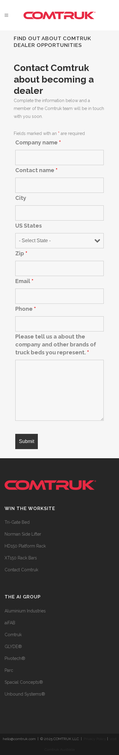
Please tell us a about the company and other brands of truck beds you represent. (55, 344)
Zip (21, 253)
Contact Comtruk (21, 569)
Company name (38, 142)
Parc (9, 670)
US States (28, 225)
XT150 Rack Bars (21, 557)
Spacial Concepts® (24, 682)
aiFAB (10, 622)
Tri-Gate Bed (17, 522)
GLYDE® (13, 646)
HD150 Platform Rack (25, 546)
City (20, 198)
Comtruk (13, 634)
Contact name (36, 170)
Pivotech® (15, 658)
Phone (25, 309)
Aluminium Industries (25, 610)
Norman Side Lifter (23, 534)
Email (24, 281)
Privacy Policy (95, 739)
